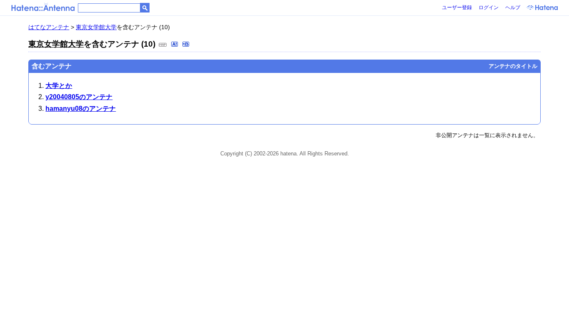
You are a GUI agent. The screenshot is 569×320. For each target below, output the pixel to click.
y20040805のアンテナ (78, 96)
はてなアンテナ (48, 27)
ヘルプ (512, 7)
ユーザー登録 (457, 7)
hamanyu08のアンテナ (80, 108)
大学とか (58, 85)
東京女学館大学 (96, 27)
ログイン (489, 7)
